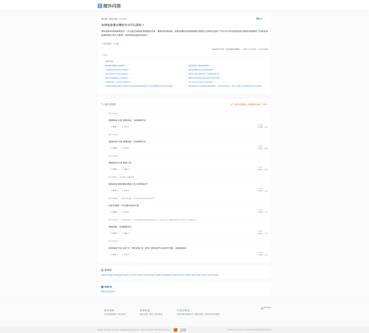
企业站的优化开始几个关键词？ (117, 69)
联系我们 (107, 329)
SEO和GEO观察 (212, 314)
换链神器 (122, 183)
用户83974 (113, 177)
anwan (181, 274)
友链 (117, 43)
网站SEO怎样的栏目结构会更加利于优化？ (204, 78)
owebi (104, 274)
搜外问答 (113, 18)
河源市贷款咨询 (108, 291)
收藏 (136, 126)
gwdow (169, 274)
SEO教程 (158, 314)
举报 (105, 55)
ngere (127, 274)
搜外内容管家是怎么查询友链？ (117, 78)
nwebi (158, 274)
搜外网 (104, 18)
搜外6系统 (199, 314)
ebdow (188, 274)
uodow (133, 274)
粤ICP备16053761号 (163, 329)
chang (110, 274)
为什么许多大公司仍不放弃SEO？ (201, 82)
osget (175, 274)
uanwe (146, 274)
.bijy (194, 274)
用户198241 (113, 134)
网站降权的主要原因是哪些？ (199, 65)
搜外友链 (144, 314)
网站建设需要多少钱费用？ (115, 65)
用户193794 (113, 241)
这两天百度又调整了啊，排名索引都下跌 (203, 73)
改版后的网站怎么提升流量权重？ (201, 69)
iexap (198, 274)
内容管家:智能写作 (185, 314)
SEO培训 (121, 314)
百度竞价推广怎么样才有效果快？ (118, 82)
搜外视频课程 (110, 314)
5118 (127, 247)
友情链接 (107, 43)
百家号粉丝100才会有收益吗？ (117, 73)
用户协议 (115, 329)
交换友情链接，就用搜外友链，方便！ (251, 104)
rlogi (163, 274)
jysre (121, 274)
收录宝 (108, 270)
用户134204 (113, 113)
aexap (116, 274)
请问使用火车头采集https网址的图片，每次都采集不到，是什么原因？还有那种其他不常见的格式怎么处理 (226, 86)
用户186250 (113, 156)
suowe (139, 274)
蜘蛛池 (108, 286)
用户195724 (113, 219)
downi (152, 274)
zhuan (204, 274)
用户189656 (113, 198)
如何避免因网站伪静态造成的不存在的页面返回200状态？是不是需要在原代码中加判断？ (139, 86)
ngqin (210, 274)
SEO (110, 5)
